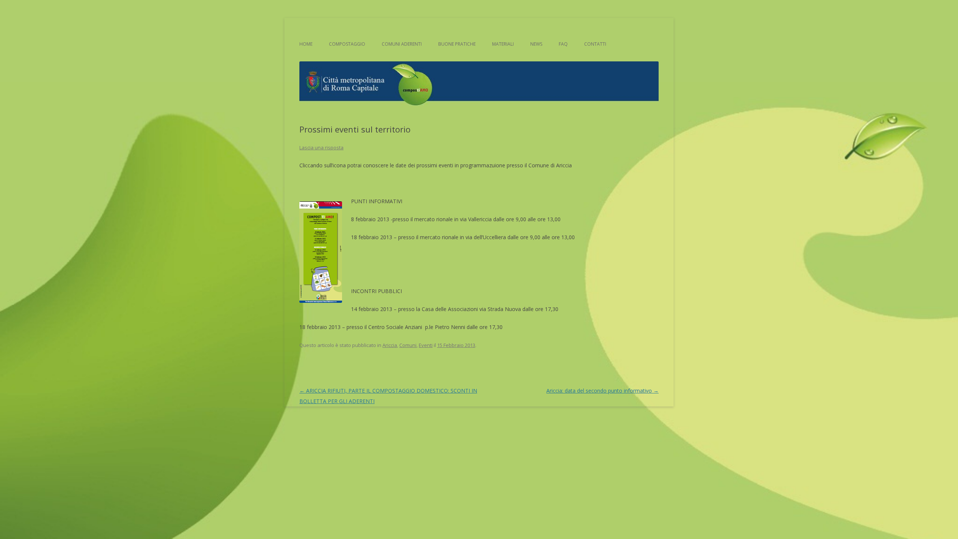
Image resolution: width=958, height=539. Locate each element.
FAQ (563, 44)
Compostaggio (347, 44)
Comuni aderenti (402, 44)
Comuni (408, 345)
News (536, 44)
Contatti (595, 44)
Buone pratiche (457, 44)
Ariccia (389, 345)
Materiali (503, 44)
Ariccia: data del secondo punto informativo (602, 390)
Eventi (426, 345)
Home (305, 44)
